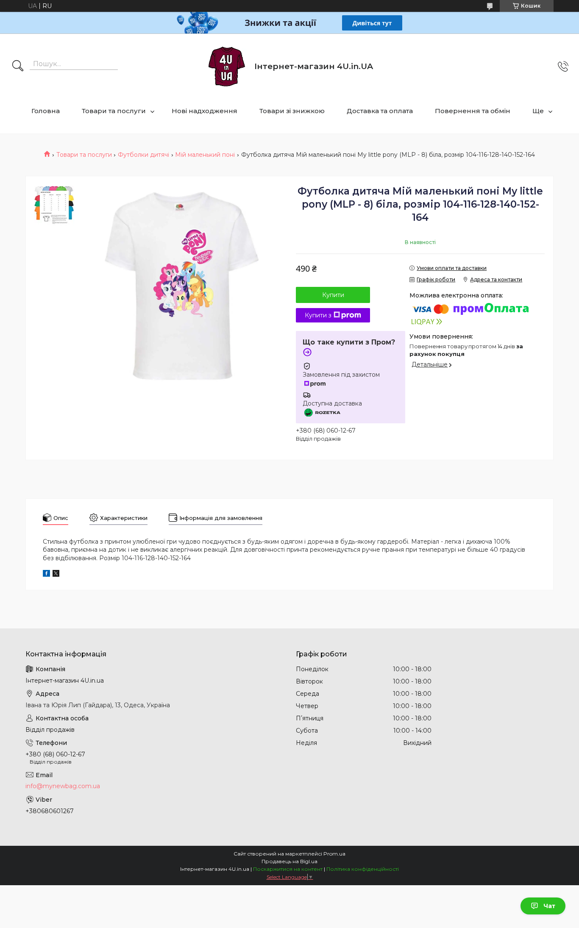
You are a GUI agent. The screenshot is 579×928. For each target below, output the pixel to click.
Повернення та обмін (472, 111)
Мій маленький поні (205, 154)
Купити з (318, 315)
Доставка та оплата (380, 111)
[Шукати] (17, 66)
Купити (333, 295)
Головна (45, 111)
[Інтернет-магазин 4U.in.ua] (227, 66)
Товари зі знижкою (292, 111)
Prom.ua (334, 853)
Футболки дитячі (143, 154)
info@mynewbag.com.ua (62, 786)
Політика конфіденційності (362, 869)
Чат (549, 906)
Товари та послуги (114, 111)
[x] (56, 574)
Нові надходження (204, 111)
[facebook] (46, 574)
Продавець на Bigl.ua (289, 861)
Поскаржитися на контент (288, 869)
